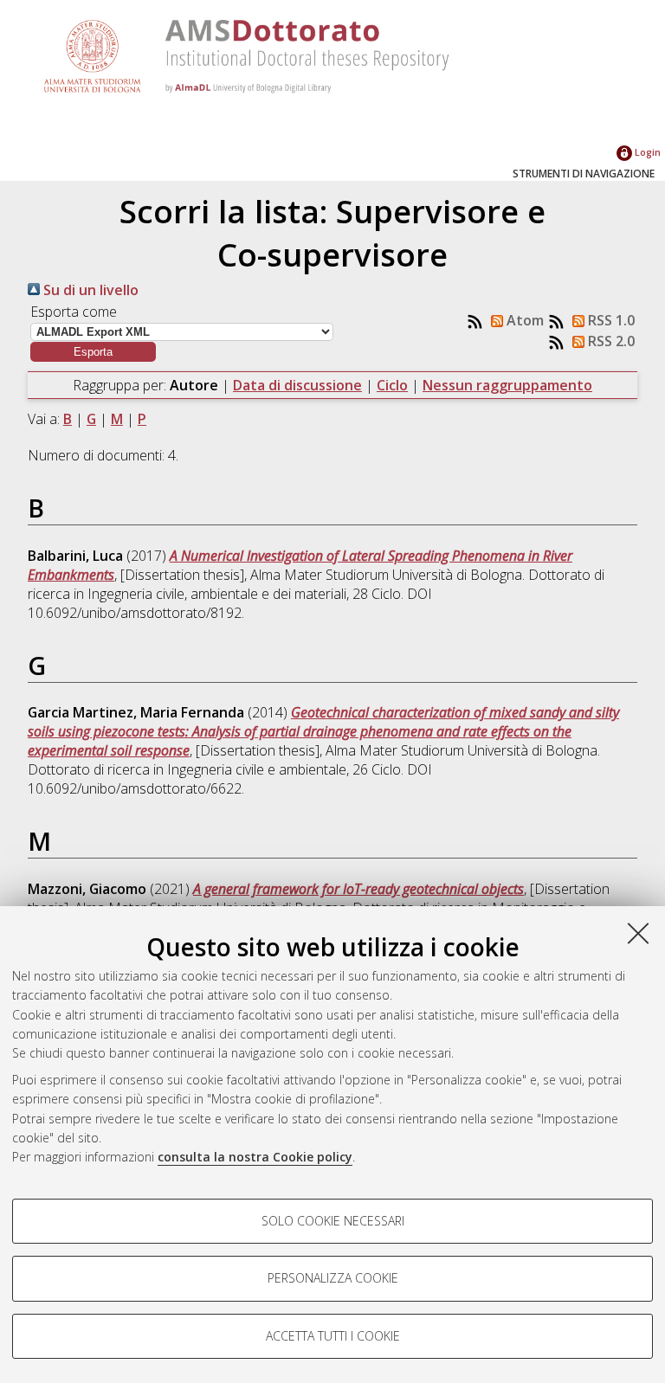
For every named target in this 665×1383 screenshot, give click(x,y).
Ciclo (392, 385)
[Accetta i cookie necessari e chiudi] (638, 933)
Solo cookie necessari (332, 1221)
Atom (523, 320)
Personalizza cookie (333, 1278)
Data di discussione (297, 385)
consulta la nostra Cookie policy (255, 1156)
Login (646, 151)
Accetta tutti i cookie (333, 1336)
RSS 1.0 (609, 320)
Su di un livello (89, 289)
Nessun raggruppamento (507, 385)
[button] (93, 352)
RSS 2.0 (609, 341)
